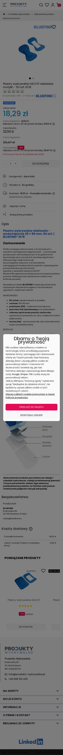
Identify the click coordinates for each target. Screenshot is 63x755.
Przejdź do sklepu (31, 407)
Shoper (24, 374)
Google (15, 374)
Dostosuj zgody (31, 415)
